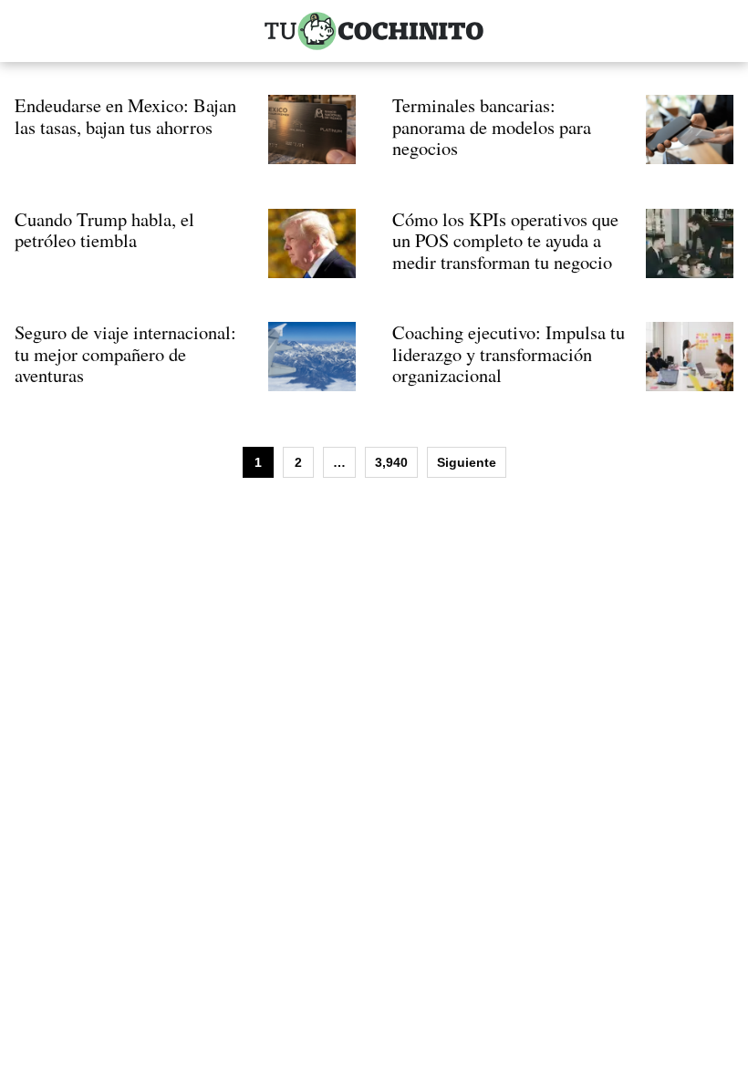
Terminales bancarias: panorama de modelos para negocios (491, 126)
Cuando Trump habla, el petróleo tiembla (104, 229)
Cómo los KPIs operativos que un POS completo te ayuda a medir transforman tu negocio (505, 240)
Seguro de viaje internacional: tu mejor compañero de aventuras (125, 353)
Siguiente (466, 462)
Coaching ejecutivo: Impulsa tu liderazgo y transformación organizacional (508, 353)
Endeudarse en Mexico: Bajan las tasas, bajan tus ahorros (125, 116)
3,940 (391, 462)
